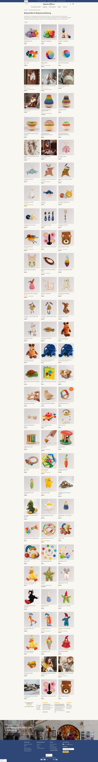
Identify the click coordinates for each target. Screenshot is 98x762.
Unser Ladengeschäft (40, 748)
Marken (59, 7)
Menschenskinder (53, 757)
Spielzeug (45, 7)
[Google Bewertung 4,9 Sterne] (3, 760)
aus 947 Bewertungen (29, 706)
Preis (26, 22)
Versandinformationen (28, 744)
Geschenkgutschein (53, 744)
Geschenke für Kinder (36, 7)
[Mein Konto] (70, 3)
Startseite (26, 10)
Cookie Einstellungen (53, 748)
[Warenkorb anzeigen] (73, 4)
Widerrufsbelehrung (27, 748)
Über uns (65, 7)
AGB (37, 745)
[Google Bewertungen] (26, 1)
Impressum (39, 744)
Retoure (25, 745)
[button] (43, 65)
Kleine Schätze (52, 7)
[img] (29, 705)
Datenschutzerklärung (28, 749)
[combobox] (28, 4)
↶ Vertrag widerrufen (54, 749)
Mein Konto (52, 745)
